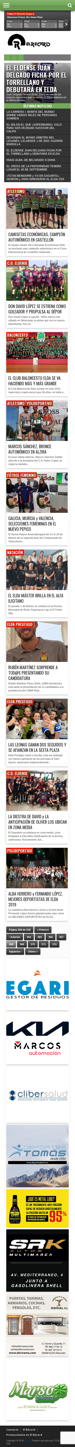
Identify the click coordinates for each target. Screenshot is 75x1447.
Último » (33, 951)
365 (40, 937)
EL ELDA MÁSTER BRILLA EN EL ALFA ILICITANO (35, 598)
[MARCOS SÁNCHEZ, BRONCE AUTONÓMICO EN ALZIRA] (37, 440)
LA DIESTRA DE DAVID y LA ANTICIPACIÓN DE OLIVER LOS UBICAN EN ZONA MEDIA (37, 821)
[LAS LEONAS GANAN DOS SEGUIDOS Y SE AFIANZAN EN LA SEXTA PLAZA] (37, 738)
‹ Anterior (14, 937)
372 (54, 944)
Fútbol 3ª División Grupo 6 (20, 14)
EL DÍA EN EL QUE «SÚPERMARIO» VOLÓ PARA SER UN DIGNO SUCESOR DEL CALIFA (34, 128)
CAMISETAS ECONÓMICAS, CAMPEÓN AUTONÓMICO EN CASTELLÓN (36, 237)
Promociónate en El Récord (24, 1435)
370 (33, 944)
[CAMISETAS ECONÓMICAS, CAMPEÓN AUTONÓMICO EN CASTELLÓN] (37, 228)
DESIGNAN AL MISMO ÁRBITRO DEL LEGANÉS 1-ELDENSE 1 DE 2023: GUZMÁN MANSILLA (34, 141)
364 (29, 937)
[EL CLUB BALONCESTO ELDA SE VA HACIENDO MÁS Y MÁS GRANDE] (37, 371)
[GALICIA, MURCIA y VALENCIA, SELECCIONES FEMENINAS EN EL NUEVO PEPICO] (37, 511)
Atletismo (16, 191)
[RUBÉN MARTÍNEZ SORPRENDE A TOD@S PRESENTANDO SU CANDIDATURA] (37, 661)
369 (22, 944)
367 (61, 937)
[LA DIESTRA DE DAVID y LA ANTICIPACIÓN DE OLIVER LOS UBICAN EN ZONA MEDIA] (37, 810)
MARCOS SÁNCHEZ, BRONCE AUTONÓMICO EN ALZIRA (29, 449)
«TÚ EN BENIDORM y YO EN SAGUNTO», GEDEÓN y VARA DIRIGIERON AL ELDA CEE (35, 177)
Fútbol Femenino (21, 475)
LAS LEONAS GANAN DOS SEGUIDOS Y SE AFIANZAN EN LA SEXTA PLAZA (37, 747)
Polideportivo (39, 403)
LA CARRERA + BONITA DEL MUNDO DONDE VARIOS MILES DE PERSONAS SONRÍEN (31, 115)
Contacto (12, 1429)
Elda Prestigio (19, 624)
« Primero (43, 929)
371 (43, 944)
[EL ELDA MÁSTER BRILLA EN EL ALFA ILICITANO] (37, 589)
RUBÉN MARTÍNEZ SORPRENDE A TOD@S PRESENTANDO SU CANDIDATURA (33, 672)
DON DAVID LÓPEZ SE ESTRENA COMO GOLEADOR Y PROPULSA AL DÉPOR (37, 309)
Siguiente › (15, 951)
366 (50, 937)
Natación (15, 552)
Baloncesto (17, 335)
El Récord (29, 1429)
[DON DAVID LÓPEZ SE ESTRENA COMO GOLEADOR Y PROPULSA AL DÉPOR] (37, 299)
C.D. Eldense (17, 263)
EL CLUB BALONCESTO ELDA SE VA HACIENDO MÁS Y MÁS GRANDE (34, 381)
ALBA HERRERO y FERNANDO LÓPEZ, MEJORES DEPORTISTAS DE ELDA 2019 (35, 899)
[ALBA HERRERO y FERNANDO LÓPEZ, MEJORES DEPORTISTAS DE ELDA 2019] (37, 887)
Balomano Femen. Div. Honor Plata (24, 17)
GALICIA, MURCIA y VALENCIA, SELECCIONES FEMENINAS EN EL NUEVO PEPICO (32, 523)
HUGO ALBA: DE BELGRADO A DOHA (30, 160)
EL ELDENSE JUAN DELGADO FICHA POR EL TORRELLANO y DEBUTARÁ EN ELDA (36, 78)
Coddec (27, 1440)
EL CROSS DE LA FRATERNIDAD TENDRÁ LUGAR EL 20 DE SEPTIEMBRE (33, 168)
